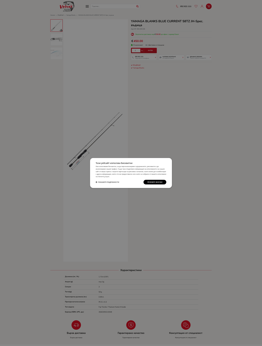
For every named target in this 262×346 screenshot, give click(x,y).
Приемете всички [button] (154, 182)
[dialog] (131, 173)
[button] (107, 182)
